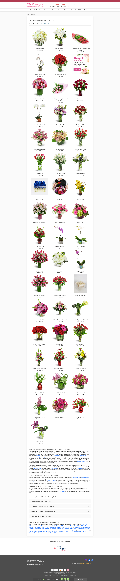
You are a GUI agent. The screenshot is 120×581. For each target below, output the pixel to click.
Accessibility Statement (64, 575)
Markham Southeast (85, 527)
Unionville (84, 531)
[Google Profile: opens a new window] (92, 560)
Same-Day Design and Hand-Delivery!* (36, 1)
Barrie (55, 526)
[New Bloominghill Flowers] (37, 5)
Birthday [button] (54, 9)
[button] (116, 575)
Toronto (85, 524)
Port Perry (35, 528)
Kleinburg (56, 532)
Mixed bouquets (53, 468)
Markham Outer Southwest (51, 530)
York (72, 531)
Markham (43, 526)
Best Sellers (36, 23)
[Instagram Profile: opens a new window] (86, 560)
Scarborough (87, 530)
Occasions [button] (46, 9)
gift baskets (79, 468)
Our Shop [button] (86, 9)
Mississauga (32, 526)
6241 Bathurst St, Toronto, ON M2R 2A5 (35, 561)
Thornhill (71, 527)
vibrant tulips (70, 466)
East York (65, 530)
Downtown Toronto (55, 531)
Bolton (39, 528)
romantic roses (76, 477)
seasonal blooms (85, 477)
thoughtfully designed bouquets (44, 457)
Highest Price (44, 23)
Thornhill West (73, 526)
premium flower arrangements (66, 479)
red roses (38, 455)
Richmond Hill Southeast (50, 527)
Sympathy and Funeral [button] (63, 9)
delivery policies (61, 491)
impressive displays (81, 461)
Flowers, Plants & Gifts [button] (76, 9)
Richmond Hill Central (85, 528)
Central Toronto (73, 528)
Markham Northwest (38, 531)
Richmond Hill (41, 530)
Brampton (38, 526)
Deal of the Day (34, 9)
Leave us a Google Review (86, 563)
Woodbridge (67, 531)
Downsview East (66, 526)
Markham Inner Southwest (63, 528)
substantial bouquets (51, 480)
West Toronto (41, 532)
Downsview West (78, 531)
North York (66, 527)
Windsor (52, 526)
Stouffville (62, 531)
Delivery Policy (73, 575)
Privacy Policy (55, 575)
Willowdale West (81, 526)
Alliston (31, 528)
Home (28, 14)
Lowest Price (51, 23)
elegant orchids (57, 455)
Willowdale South (40, 527)
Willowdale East (60, 527)
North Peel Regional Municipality (49, 528)
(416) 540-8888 (30, 563)
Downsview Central (49, 532)
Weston (31, 531)
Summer (41, 9)
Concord (60, 526)
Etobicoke (60, 530)
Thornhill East (77, 527)
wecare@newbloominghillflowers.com (35, 564)
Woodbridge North (72, 530)
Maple (78, 528)
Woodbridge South (33, 530)
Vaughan (48, 526)
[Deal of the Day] (80, 64)
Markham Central (33, 532)
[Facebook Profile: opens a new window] (89, 560)
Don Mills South (46, 531)
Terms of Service (48, 575)
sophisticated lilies (37, 468)
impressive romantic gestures (40, 481)
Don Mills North (80, 530)
